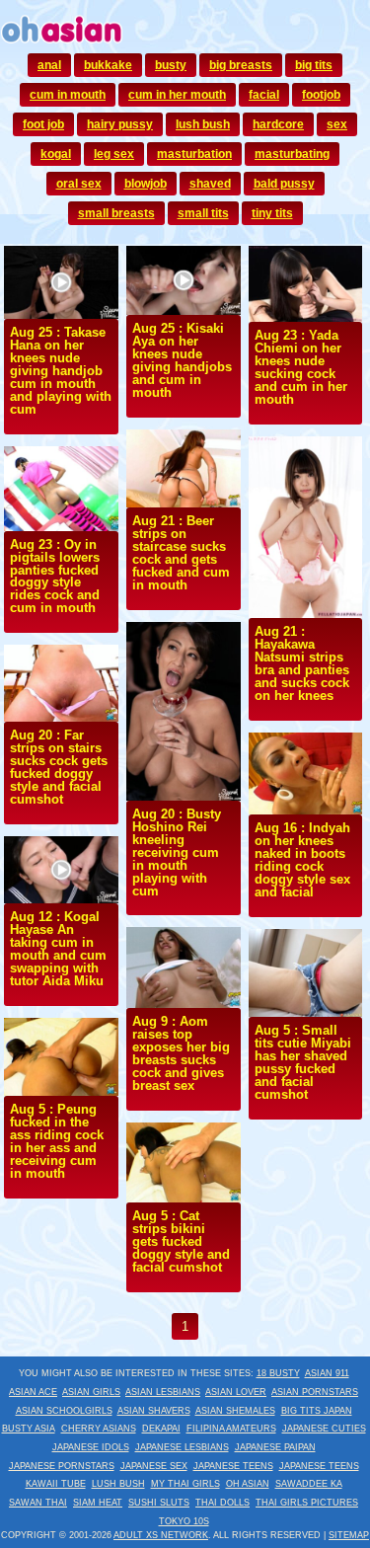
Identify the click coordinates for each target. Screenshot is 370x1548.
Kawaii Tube (56, 1484)
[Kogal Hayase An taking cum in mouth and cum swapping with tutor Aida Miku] (61, 898)
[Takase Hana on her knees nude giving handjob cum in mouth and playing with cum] (61, 314)
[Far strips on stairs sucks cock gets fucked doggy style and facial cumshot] (61, 717)
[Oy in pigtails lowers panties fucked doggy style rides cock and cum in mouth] (61, 526)
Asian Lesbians (162, 1392)
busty (170, 65)
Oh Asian (247, 1484)
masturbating (292, 154)
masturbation (194, 154)
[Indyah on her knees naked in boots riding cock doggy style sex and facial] (306, 809)
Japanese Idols (90, 1447)
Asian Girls (91, 1392)
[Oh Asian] (62, 45)
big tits (314, 65)
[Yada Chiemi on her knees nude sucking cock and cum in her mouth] (306, 317)
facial (264, 95)
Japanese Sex (153, 1466)
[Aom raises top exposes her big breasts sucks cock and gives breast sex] (183, 1003)
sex (337, 124)
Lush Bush (118, 1484)
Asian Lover (235, 1392)
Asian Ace (33, 1392)
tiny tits (272, 213)
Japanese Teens (233, 1466)
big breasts (240, 65)
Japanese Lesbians (182, 1447)
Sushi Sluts (158, 1503)
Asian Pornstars (314, 1392)
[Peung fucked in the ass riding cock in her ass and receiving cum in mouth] (61, 1091)
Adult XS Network (160, 1535)
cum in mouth (68, 95)
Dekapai (161, 1428)
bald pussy (284, 184)
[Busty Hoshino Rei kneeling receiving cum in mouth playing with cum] (183, 796)
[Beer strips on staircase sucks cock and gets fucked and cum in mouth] (183, 502)
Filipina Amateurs (231, 1428)
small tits (203, 213)
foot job (43, 124)
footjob (321, 95)
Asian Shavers (153, 1411)
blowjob (145, 184)
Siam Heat (97, 1503)
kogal (55, 154)
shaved (210, 184)
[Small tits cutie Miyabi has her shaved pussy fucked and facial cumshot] (306, 1012)
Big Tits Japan (316, 1411)
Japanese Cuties (324, 1428)
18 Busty (278, 1373)
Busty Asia (28, 1428)
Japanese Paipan (275, 1447)
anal (49, 65)
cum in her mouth (177, 95)
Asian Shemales (235, 1411)
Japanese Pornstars (61, 1466)
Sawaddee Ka (308, 1484)
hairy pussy (120, 124)
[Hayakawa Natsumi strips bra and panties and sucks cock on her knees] (306, 613)
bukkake (108, 65)
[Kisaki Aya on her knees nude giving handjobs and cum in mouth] (183, 310)
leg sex (114, 154)
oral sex (79, 184)
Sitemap (349, 1535)
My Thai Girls (185, 1484)
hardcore (278, 124)
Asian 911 (327, 1373)
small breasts (116, 213)
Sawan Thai (38, 1503)
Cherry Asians (98, 1428)
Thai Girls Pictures (307, 1503)
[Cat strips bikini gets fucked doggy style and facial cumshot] (183, 1197)
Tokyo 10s (184, 1521)
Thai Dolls (222, 1503)
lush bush (203, 124)
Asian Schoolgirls (64, 1411)
